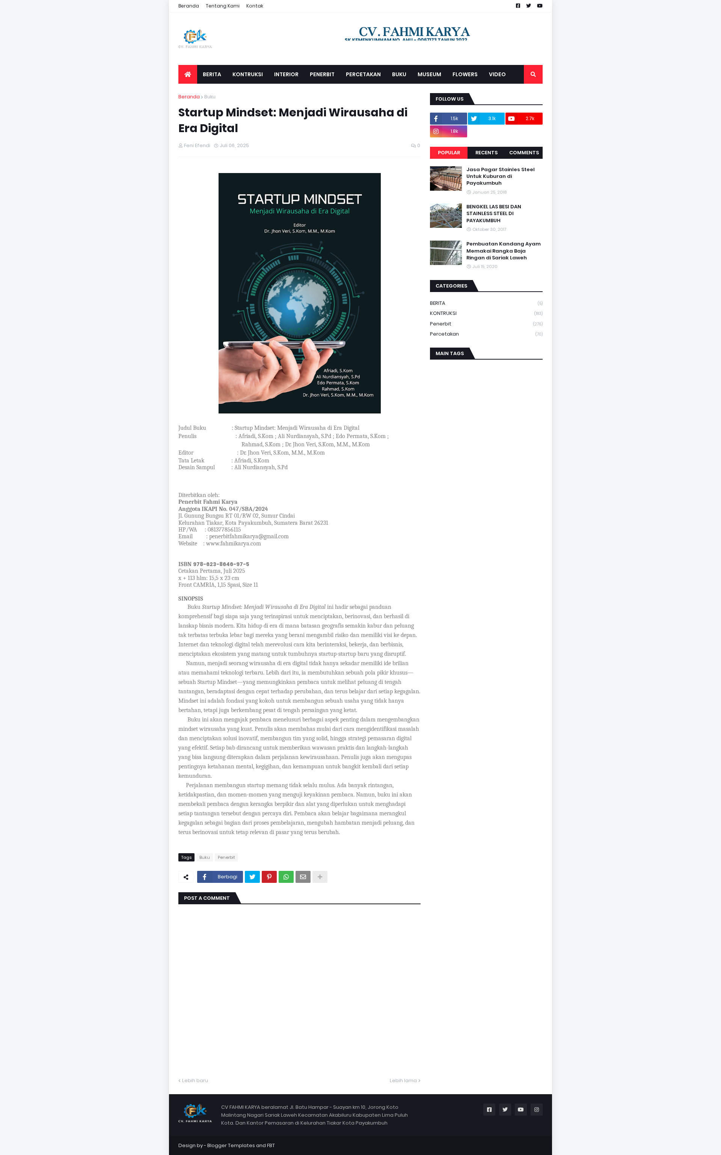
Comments (524, 152)
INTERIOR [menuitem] (286, 74)
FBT (271, 1145)
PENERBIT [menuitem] (322, 74)
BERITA (486, 303)
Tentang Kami (223, 6)
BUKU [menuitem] (399, 74)
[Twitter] (252, 877)
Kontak (254, 6)
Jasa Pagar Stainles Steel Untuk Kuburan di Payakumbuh (500, 176)
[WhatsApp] (286, 877)
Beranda (188, 6)
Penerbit (226, 857)
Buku (210, 96)
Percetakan (486, 333)
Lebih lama (403, 1080)
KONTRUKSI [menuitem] (247, 74)
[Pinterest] (269, 877)
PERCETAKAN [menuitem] (363, 74)
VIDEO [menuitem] (497, 74)
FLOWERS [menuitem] (465, 74)
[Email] (303, 877)
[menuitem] (187, 74)
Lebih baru (195, 1080)
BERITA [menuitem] (212, 74)
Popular (449, 152)
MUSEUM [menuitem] (429, 74)
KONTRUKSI (486, 313)
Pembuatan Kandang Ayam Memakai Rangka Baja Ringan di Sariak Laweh (503, 251)
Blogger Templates (231, 1145)
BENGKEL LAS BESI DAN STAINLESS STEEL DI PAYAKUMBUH (493, 213)
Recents (486, 152)
